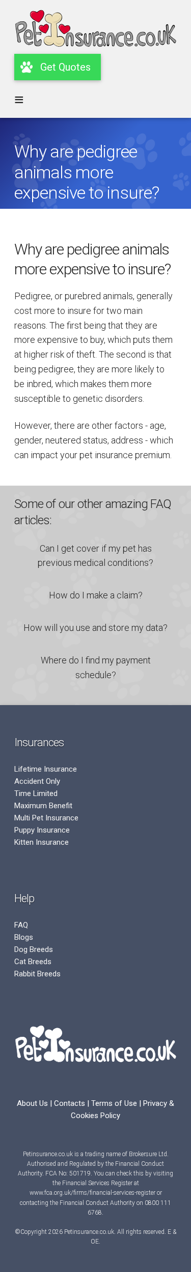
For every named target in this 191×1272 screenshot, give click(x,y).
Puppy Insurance (42, 830)
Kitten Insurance (41, 842)
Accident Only (37, 781)
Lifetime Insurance (45, 769)
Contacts (69, 1103)
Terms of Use (114, 1103)
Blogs (23, 937)
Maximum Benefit (43, 805)
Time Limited (36, 793)
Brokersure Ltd (148, 1154)
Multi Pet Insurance (46, 817)
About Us (32, 1103)
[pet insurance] (95, 50)
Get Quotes (65, 67)
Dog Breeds (33, 949)
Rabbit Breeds (37, 973)
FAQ (21, 925)
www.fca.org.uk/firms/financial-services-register (92, 1192)
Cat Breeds (32, 961)
